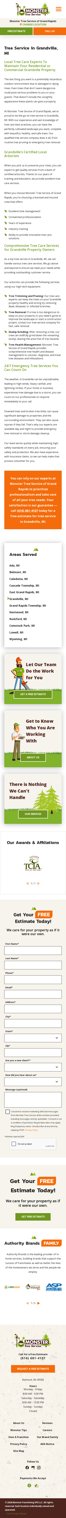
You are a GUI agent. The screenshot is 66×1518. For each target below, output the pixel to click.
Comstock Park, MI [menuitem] (22, 625)
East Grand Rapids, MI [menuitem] (24, 592)
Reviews (47, 1423)
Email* (9, 987)
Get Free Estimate (33, 1216)
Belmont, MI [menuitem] (17, 572)
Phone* (9, 973)
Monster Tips (18, 1430)
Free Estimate (16, 31)
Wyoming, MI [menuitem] (18, 639)
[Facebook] (27, 1467)
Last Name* (12, 958)
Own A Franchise (18, 1437)
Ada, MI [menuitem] (14, 565)
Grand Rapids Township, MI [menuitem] (27, 605)
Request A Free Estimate (33, 1368)
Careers (47, 1430)
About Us (33, 757)
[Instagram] (39, 1467)
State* (9, 1031)
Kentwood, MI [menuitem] (18, 612)
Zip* (7, 1045)
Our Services (33, 814)
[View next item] (38, 1303)
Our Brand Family (47, 1437)
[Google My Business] (33, 1467)
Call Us (50, 31)
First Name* (12, 944)
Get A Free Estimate (33, 694)
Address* (10, 1002)
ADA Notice (47, 1444)
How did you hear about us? (21, 1075)
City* (8, 1016)
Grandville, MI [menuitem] (18, 599)
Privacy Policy (31, 1130)
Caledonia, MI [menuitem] (18, 579)
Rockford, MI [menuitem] (18, 619)
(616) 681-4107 (27, 511)
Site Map (18, 1451)
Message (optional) (16, 1089)
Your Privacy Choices (16, 1513)
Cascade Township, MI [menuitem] (24, 585)
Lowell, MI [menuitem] (16, 632)
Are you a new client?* (18, 1060)
